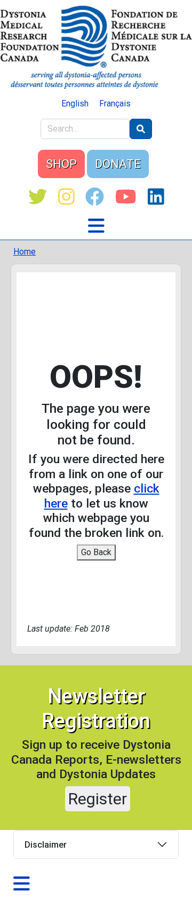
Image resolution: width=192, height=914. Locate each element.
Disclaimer (46, 845)
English (75, 103)
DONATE (118, 164)
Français (115, 103)
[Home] (96, 47)
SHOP (61, 164)
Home (24, 252)
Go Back (96, 552)
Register (97, 798)
